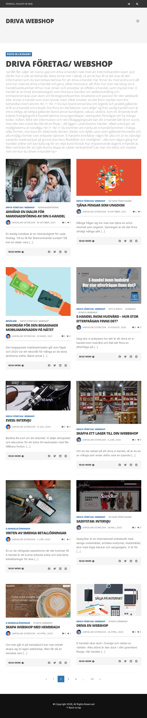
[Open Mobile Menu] (137, 21)
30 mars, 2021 (44, 336)
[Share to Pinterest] (65, 252)
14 (91, 679)
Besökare (11, 321)
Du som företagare (120, 201)
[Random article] (129, 4)
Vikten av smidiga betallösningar (36, 533)
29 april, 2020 (45, 633)
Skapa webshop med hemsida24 (33, 627)
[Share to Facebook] (49, 252)
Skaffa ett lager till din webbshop (107, 433)
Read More (14, 251)
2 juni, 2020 (43, 539)
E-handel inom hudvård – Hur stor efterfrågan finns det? (107, 318)
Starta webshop (87, 312)
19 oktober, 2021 (46, 222)
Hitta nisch (115, 309)
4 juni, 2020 (114, 439)
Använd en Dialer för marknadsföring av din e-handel (35, 214)
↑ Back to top (73, 707)
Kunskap (130, 309)
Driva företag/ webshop (20, 207)
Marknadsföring (48, 207)
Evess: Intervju (18, 420)
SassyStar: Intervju (93, 521)
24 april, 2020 (115, 632)
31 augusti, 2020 (117, 327)
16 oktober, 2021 (117, 211)
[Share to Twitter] (54, 252)
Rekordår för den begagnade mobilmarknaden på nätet (32, 327)
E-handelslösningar (18, 529)
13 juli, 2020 (44, 426)
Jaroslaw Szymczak (23, 222)
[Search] (137, 4)
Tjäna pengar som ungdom (100, 205)
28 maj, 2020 (115, 527)
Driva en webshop (92, 625)
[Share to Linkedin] (60, 252)
